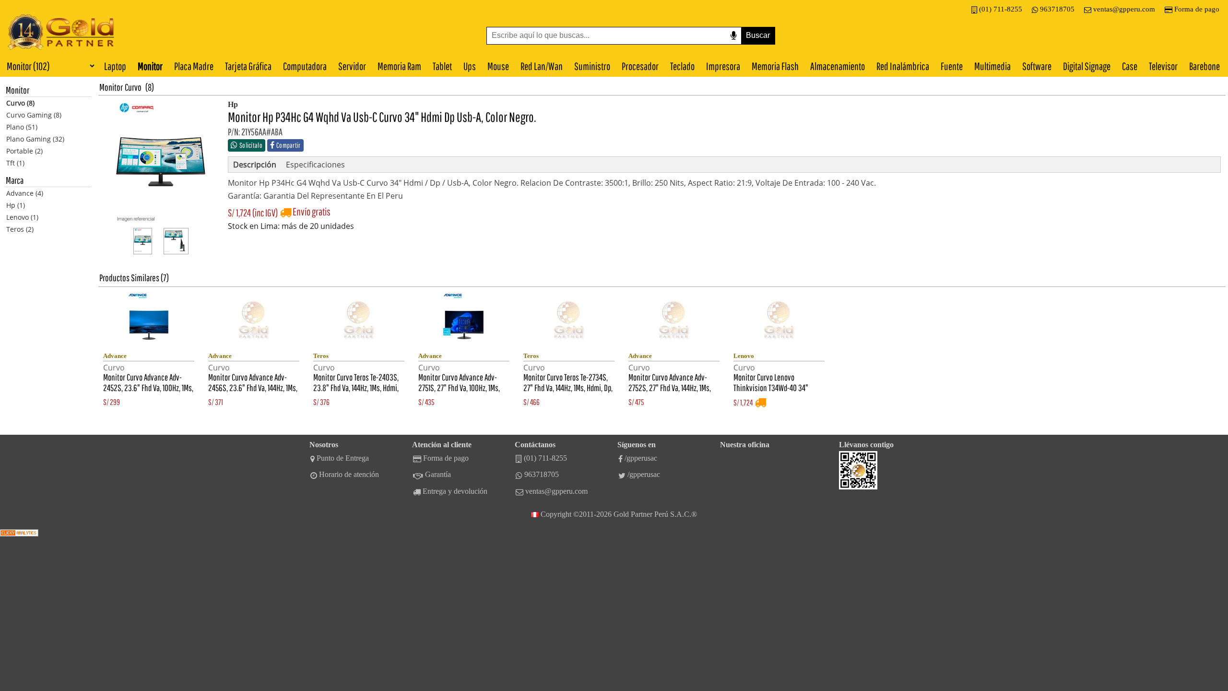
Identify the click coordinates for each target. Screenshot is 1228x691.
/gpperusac (641, 458)
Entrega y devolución (455, 491)
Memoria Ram (399, 66)
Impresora (723, 66)
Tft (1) (15, 162)
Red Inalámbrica (902, 66)
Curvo (133, 87)
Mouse (498, 66)
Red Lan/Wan (541, 66)
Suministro (592, 66)
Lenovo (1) (22, 217)
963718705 (1057, 9)
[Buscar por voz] (733, 35)
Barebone (1204, 66)
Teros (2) (20, 229)
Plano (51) (21, 126)
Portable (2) (24, 150)
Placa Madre (193, 66)
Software (1036, 66)
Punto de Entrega (343, 458)
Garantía (438, 474)
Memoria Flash (775, 66)
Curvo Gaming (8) (33, 114)
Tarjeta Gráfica (248, 66)
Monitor (150, 66)
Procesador (640, 66)
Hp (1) (15, 205)
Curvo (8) (20, 102)
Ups (469, 66)
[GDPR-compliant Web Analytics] (19, 533)
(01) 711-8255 (1000, 9)
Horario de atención (349, 474)
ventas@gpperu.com (1124, 9)
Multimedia (992, 66)
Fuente (952, 66)
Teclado (682, 66)
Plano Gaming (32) (35, 138)
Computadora (305, 66)
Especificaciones (315, 164)
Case (1129, 66)
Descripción (254, 164)
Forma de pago (1196, 9)
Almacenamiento (837, 66)
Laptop (115, 66)
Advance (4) (24, 193)
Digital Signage (1086, 66)
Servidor (352, 66)
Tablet (442, 66)
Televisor (1163, 66)
